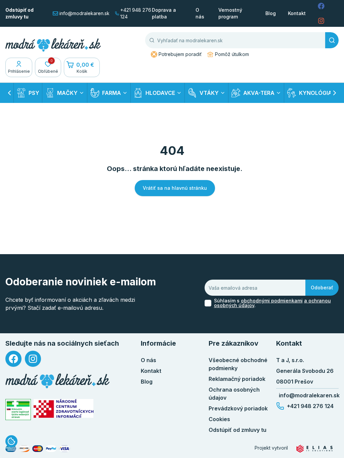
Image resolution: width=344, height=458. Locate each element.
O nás (200, 13)
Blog (270, 13)
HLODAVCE (160, 93)
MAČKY (67, 93)
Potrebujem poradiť (180, 54)
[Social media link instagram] (321, 20)
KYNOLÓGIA (315, 93)
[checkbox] (208, 303)
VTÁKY (209, 93)
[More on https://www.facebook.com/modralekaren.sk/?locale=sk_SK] (13, 359)
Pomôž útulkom (232, 54)
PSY (34, 93)
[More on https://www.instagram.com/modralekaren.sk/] (33, 359)
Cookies (219, 419)
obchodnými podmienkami (272, 300)
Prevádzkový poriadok (238, 408)
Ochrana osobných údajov (234, 393)
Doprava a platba (164, 13)
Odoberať (322, 287)
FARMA (111, 93)
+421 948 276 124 (135, 13)
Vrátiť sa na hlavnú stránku (175, 188)
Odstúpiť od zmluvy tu (19, 13)
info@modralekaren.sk (84, 13)
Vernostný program (230, 13)
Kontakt (297, 13)
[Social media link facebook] (321, 6)
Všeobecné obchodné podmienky (238, 364)
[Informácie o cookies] (11, 441)
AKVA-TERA (258, 93)
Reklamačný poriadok (237, 379)
